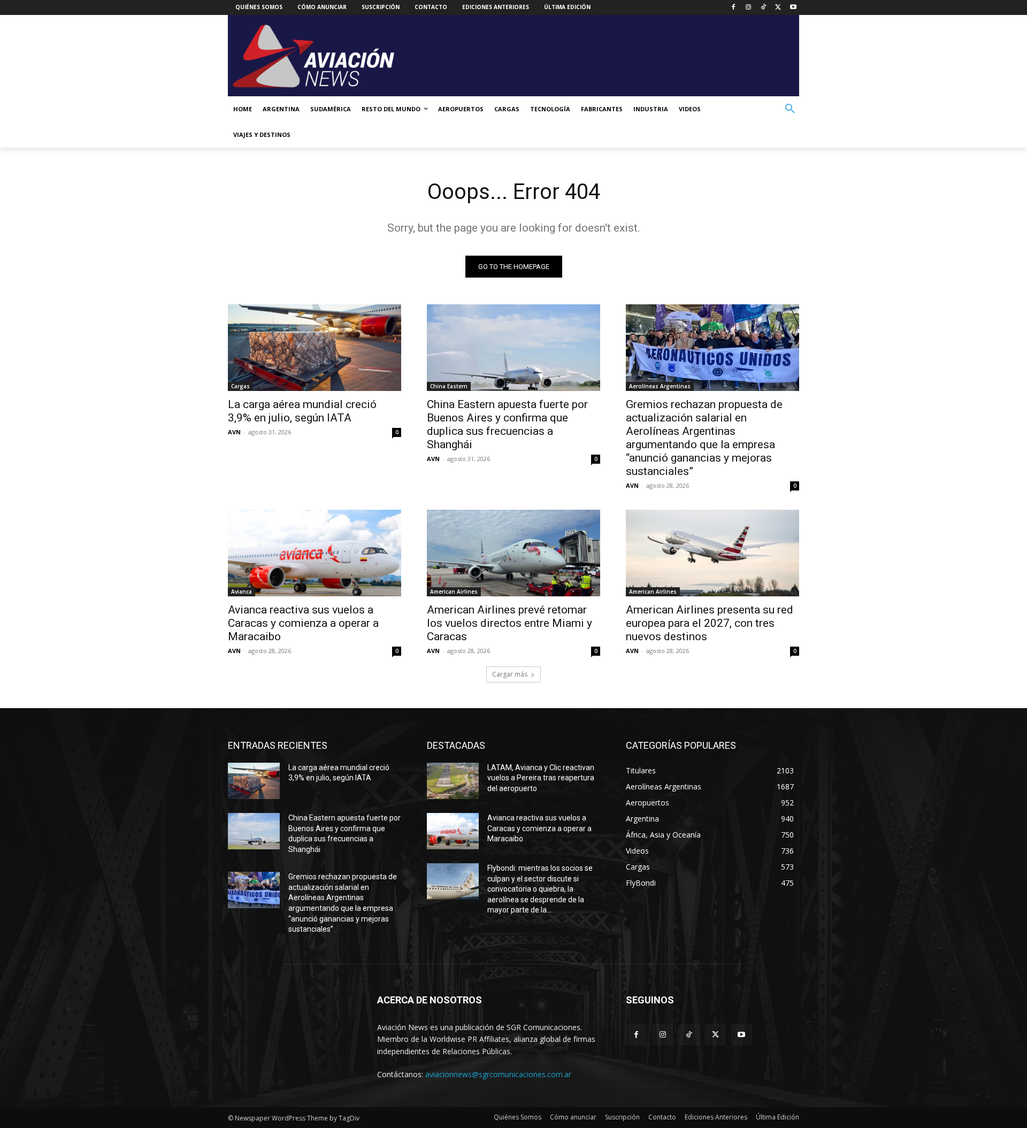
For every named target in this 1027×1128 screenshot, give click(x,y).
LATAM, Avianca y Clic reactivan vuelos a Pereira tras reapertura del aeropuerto (540, 778)
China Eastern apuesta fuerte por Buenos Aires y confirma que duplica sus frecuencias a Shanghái (507, 424)
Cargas (240, 386)
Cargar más (509, 674)
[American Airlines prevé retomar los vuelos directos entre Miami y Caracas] (513, 553)
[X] (778, 8)
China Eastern (448, 386)
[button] (790, 109)
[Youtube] (793, 8)
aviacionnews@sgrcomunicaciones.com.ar (498, 1074)
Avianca (241, 591)
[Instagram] (748, 8)
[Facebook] (733, 8)
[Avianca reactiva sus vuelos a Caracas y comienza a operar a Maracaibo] (314, 553)
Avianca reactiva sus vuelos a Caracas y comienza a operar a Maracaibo (303, 623)
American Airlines (454, 591)
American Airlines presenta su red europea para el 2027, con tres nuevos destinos (709, 623)
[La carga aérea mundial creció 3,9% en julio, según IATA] (314, 347)
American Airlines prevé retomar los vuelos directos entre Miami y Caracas (509, 623)
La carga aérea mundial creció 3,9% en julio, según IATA (302, 411)
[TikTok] (763, 8)
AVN (234, 432)
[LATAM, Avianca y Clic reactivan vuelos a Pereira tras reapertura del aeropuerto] (453, 781)
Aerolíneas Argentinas (660, 386)
